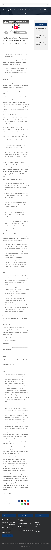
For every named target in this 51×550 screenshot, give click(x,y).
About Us (37, 522)
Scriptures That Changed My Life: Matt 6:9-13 (40, 43)
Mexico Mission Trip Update (41, 29)
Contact (37, 529)
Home (36, 520)
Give (36, 526)
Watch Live (37, 531)
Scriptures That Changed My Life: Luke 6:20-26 (40, 36)
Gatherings (37, 524)
